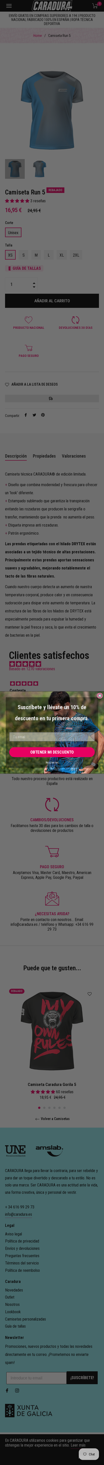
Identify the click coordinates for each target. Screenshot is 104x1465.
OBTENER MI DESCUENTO (52, 752)
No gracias (52, 762)
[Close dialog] (99, 695)
